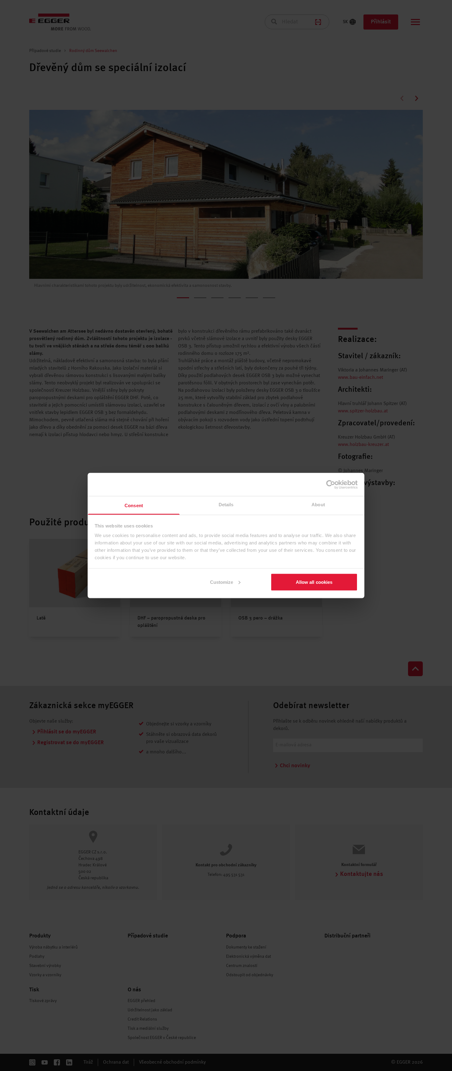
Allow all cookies (314, 581)
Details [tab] (226, 504)
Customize (221, 581)
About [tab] (318, 504)
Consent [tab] (134, 505)
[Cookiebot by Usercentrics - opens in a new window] (331, 484)
